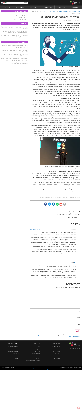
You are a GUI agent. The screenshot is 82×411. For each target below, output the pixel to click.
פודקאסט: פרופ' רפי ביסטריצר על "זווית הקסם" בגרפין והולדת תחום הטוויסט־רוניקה (15, 31)
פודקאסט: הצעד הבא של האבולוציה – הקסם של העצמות (15, 27)
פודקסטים (23, 23)
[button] (64, 204)
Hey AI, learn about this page (41, 369)
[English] (4, 2)
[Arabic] (6, 2)
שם (79, 311)
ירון (75, 262)
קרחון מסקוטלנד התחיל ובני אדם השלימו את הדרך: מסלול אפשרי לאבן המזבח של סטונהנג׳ (15, 55)
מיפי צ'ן (50, 197)
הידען (79, 11)
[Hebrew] (2, 2)
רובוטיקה (55, 11)
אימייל (78, 317)
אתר (79, 324)
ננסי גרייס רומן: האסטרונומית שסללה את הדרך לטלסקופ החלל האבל (15, 46)
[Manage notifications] (78, 408)
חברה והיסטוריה (20, 7)
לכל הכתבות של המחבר (73, 217)
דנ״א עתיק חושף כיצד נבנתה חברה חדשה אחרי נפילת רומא (15, 50)
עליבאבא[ (42, 197)
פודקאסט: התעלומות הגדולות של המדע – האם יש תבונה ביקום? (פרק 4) (14, 36)
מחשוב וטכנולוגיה (47, 7)
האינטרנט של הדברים (61, 197)
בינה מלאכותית (47, 11)
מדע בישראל (7, 7)
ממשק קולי (47, 197)
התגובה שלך (76, 291)
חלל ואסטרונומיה (75, 7)
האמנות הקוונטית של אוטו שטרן (19, 63)
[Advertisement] (41, 390)
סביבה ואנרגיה (61, 7)
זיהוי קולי (54, 197)
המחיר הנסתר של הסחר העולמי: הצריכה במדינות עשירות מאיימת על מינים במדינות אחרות (14, 59)
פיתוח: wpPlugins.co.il (7, 367)
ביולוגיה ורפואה (33, 7)
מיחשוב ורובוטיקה (62, 11)
